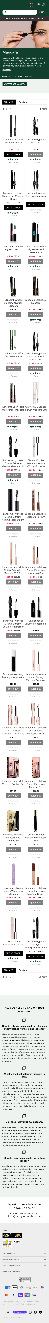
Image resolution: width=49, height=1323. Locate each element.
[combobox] (20, 12)
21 (36, 323)
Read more (7, 70)
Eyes (20, 76)
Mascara (28, 76)
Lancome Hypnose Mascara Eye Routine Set (13, 837)
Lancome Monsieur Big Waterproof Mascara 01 (36, 249)
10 (13, 269)
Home (4, 76)
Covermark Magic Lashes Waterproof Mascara (13, 891)
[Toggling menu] (4, 4)
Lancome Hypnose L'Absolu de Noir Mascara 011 (36, 356)
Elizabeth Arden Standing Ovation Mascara (13, 303)
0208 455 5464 (25, 1208)
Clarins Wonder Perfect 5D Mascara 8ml (35, 837)
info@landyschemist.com (24, 1216)
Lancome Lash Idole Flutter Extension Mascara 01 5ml (36, 570)
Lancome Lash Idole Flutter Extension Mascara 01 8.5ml (13, 570)
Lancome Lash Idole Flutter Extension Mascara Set (36, 784)
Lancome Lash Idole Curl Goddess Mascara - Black (36, 730)
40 (13, 162)
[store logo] (30, 4)
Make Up (12, 76)
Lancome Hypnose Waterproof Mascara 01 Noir (13, 196)
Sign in (44, 5)
